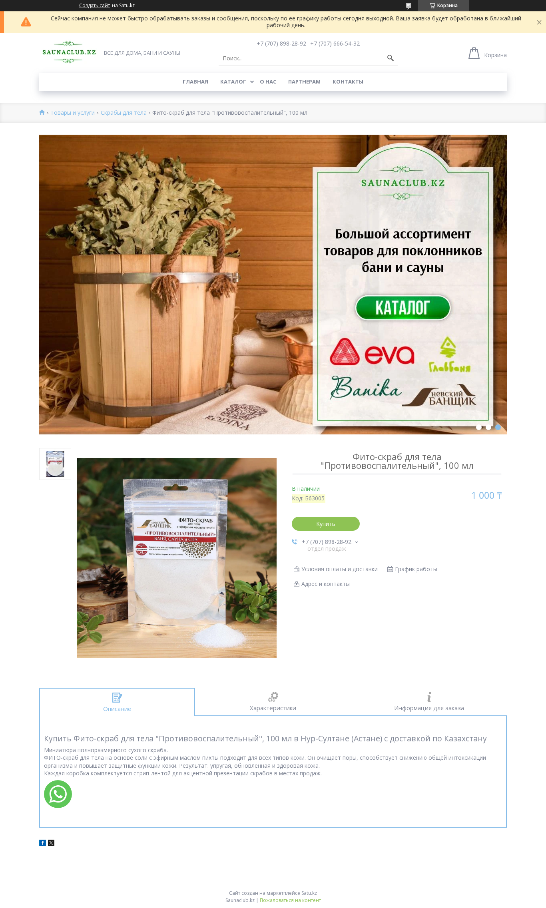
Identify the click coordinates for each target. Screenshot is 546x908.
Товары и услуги (72, 113)
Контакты (348, 81)
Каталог (233, 81)
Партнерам (304, 81)
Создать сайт (94, 5)
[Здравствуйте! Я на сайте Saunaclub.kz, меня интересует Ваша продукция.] (58, 794)
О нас (268, 81)
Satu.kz (309, 893)
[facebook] (42, 844)
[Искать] (390, 58)
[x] (51, 844)
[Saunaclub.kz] (69, 52)
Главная (195, 81)
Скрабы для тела (124, 113)
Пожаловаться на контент (290, 900)
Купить (325, 524)
